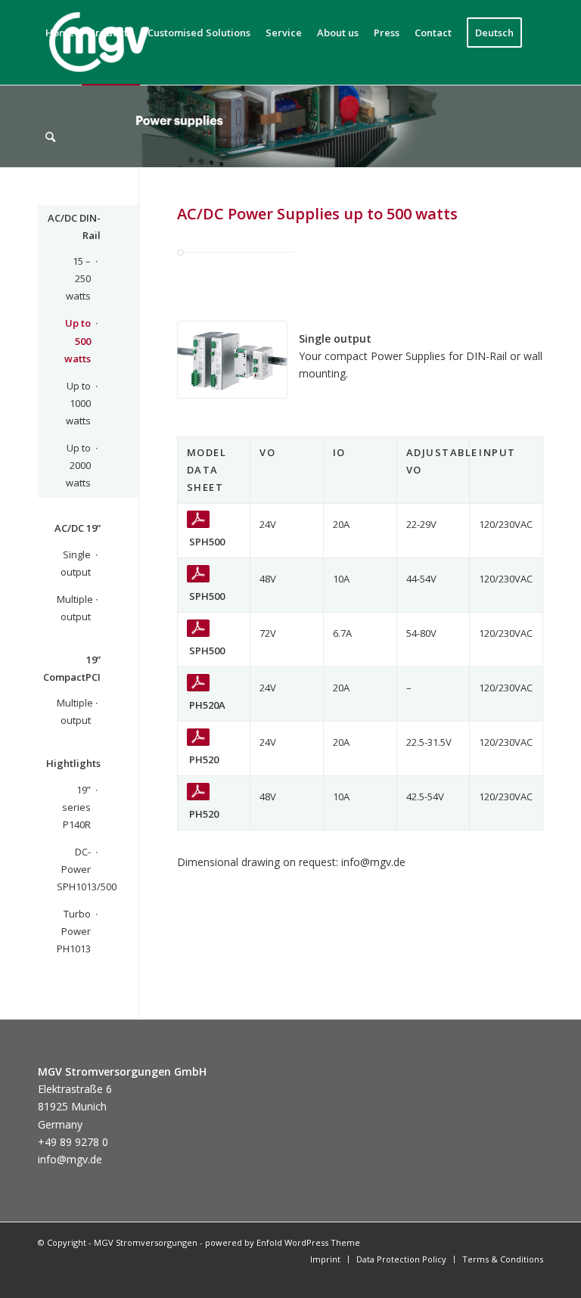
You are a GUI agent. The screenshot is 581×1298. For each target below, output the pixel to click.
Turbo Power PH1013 (74, 931)
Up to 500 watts (77, 340)
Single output (76, 563)
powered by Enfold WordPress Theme (282, 1242)
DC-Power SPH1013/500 (74, 869)
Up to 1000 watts (78, 403)
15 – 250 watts (78, 278)
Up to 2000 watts (78, 465)
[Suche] (50, 137)
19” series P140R (76, 807)
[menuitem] (50, 137)
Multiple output (74, 607)
